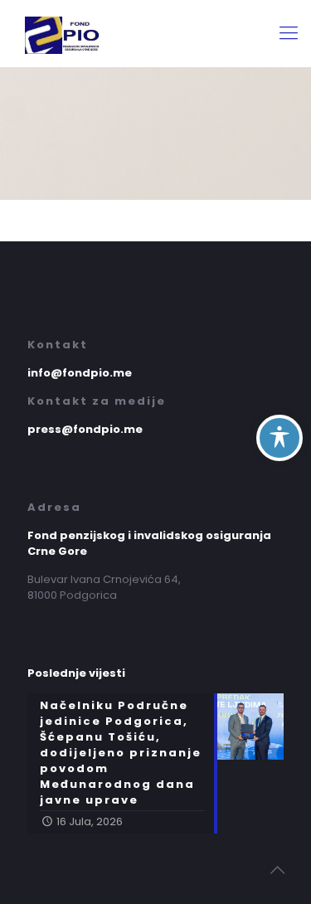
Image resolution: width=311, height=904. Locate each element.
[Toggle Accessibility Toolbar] (279, 438)
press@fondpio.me (85, 429)
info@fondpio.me (79, 373)
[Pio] (155, 33)
